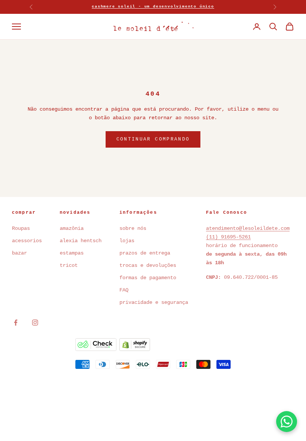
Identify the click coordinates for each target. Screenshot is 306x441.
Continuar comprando (153, 139)
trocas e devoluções (147, 265)
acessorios (27, 241)
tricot (70, 265)
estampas (72, 253)
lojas (126, 241)
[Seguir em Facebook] (15, 322)
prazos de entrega (144, 253)
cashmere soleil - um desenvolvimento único (153, 6)
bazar (19, 253)
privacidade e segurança (153, 302)
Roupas (21, 228)
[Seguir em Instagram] (35, 322)
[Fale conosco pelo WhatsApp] (286, 421)
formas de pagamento (147, 278)
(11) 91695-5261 (228, 237)
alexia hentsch (81, 241)
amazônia (72, 228)
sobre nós (132, 228)
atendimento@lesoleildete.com (248, 228)
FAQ (123, 290)
